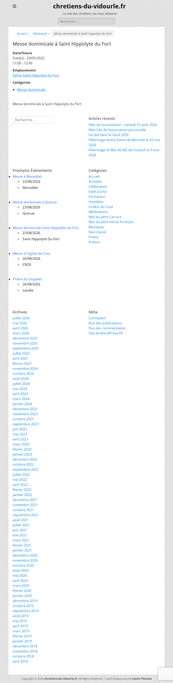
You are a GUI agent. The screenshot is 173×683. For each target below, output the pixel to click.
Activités (95, 181)
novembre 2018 (25, 651)
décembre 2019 (25, 600)
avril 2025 (20, 358)
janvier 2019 (22, 641)
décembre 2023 (25, 409)
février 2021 (22, 545)
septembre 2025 (26, 348)
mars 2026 (21, 333)
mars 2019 (21, 631)
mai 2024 (20, 388)
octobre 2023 (23, 419)
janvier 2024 (22, 404)
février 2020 (22, 590)
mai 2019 (20, 621)
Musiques (96, 227)
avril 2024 (20, 393)
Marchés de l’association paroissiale (117, 129)
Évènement (41, 34)
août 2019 (20, 616)
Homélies (96, 201)
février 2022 (22, 489)
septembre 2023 (26, 424)
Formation (97, 196)
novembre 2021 (25, 505)
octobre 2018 (23, 656)
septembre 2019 (26, 611)
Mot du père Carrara (105, 217)
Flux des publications (105, 323)
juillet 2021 (21, 525)
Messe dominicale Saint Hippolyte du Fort (46, 227)
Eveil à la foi (98, 191)
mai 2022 (20, 479)
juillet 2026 (21, 318)
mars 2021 (21, 540)
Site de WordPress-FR (106, 333)
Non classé (97, 232)
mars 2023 (21, 444)
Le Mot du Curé (101, 206)
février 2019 (22, 636)
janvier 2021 (22, 550)
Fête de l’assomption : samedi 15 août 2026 (123, 124)
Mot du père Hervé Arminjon (111, 222)
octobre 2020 (23, 565)
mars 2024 (21, 399)
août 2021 (20, 520)
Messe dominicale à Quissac (35, 202)
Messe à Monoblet (27, 176)
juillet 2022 (21, 474)
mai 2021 (20, 535)
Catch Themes (142, 678)
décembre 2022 (25, 459)
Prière (93, 237)
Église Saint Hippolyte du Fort (36, 75)
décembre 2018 (25, 646)
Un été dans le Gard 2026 (109, 135)
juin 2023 (20, 429)
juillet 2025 (21, 353)
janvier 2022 (22, 494)
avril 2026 (20, 328)
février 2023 (22, 449)
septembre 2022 (26, 469)
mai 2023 (20, 434)
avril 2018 (20, 661)
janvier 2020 (22, 595)
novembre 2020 (25, 560)
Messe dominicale (31, 89)
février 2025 (22, 363)
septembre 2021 (26, 515)
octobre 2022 (23, 464)
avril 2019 (20, 626)
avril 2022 (20, 484)
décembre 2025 (25, 338)
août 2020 (20, 570)
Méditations (98, 212)
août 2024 (20, 378)
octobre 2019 (23, 605)
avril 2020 (20, 580)
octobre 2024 (23, 373)
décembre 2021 (25, 499)
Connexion (97, 318)
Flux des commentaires (107, 328)
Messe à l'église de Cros (31, 253)
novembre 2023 (25, 414)
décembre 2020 (25, 555)
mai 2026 (20, 323)
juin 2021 (20, 530)
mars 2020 (21, 585)
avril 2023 (20, 439)
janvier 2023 (22, 454)
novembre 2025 (25, 343)
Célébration (98, 186)
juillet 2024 (21, 383)
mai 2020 (20, 575)
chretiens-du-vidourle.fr (89, 6)
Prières (94, 242)
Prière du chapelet (27, 279)
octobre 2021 (23, 510)
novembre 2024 (25, 368)
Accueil (22, 34)
